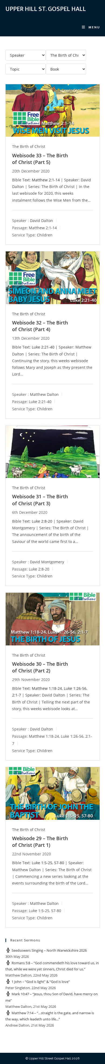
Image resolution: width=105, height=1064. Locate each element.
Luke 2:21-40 (43, 347)
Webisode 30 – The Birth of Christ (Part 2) (40, 667)
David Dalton (41, 220)
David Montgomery (47, 561)
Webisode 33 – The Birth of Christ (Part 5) (40, 158)
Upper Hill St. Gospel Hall (45, 9)
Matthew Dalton (44, 394)
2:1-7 (16, 695)
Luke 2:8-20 (42, 521)
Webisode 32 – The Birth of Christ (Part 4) (40, 325)
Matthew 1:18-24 (47, 688)
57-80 (59, 862)
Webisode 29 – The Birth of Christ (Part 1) (40, 841)
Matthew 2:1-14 (46, 179)
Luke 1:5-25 (42, 862)
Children (44, 234)
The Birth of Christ (28, 146)
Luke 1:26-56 (75, 688)
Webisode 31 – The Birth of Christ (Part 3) (40, 499)
